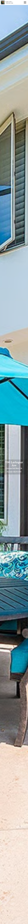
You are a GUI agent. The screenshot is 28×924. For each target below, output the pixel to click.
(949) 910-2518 (9, 3)
